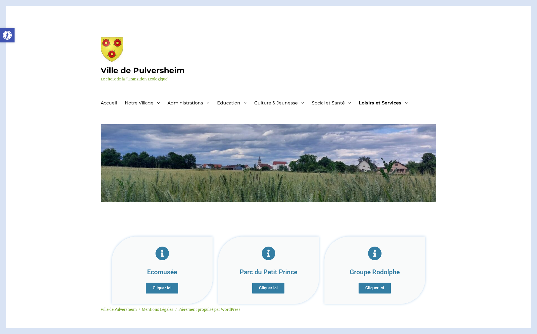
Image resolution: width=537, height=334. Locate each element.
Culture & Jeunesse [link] (276, 103)
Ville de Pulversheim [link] (143, 70)
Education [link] (228, 103)
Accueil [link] (109, 103)
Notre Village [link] (139, 103)
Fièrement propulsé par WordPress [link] (209, 309)
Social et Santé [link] (328, 103)
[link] (7, 35)
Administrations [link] (185, 103)
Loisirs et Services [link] (380, 103)
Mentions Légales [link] (157, 309)
